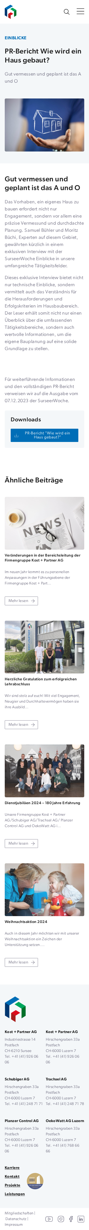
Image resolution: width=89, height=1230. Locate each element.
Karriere (12, 1168)
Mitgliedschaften (19, 1213)
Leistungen (15, 1194)
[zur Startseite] (10, 9)
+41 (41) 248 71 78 (68, 1104)
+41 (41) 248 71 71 (27, 1104)
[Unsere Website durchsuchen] (67, 12)
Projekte (12, 1185)
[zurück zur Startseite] (15, 1009)
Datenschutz (15, 1219)
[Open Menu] (80, 11)
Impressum (14, 1225)
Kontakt (12, 1177)
